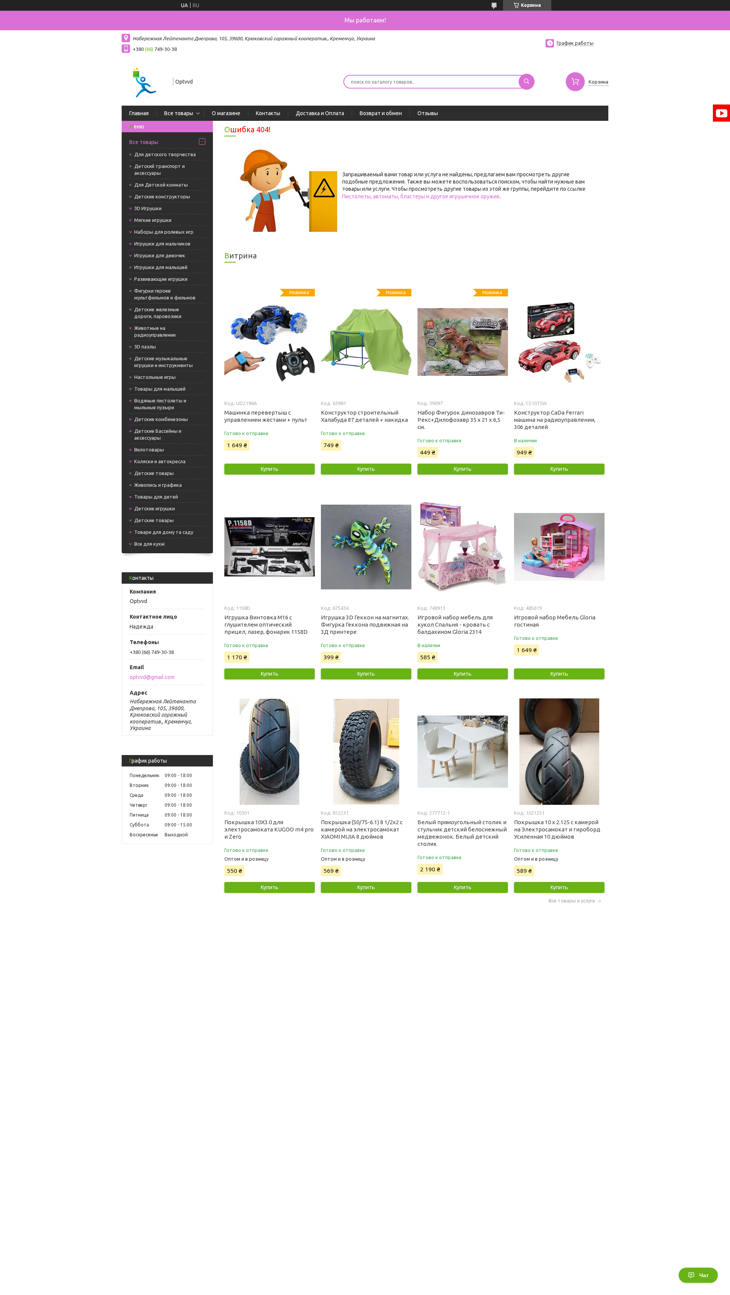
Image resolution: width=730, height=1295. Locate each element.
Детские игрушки (154, 508)
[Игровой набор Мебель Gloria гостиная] (559, 547)
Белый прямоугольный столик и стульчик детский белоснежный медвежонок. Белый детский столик (462, 833)
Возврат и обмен (381, 113)
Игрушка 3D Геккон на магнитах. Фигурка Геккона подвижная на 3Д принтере (365, 624)
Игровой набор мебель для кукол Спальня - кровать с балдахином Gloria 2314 (455, 624)
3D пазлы (145, 346)
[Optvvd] (144, 81)
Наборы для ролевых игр (164, 231)
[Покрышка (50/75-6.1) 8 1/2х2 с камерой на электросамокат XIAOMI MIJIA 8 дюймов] (366, 751)
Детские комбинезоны (161, 419)
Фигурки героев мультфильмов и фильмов (164, 294)
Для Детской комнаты (161, 184)
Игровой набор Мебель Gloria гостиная (554, 621)
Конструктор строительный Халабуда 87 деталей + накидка (364, 416)
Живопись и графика (158, 485)
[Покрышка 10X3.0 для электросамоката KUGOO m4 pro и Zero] (269, 751)
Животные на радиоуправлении (155, 331)
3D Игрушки (148, 208)
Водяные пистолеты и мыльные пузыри (160, 404)
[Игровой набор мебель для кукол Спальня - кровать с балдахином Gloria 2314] (462, 547)
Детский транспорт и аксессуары (159, 169)
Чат (704, 1275)
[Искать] (527, 82)
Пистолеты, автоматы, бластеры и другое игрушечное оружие (421, 196)
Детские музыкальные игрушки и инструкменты (163, 362)
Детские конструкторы (162, 196)
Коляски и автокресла (160, 461)
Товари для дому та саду (163, 532)
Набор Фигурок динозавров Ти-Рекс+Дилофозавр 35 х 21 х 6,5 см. (461, 419)
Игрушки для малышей (160, 267)
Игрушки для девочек (159, 255)
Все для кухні (149, 543)
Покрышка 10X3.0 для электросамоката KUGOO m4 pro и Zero (269, 829)
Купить (269, 469)
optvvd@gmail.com (152, 677)
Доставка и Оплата (320, 113)
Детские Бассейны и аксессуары (157, 434)
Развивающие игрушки (160, 279)
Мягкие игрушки (152, 220)
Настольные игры (155, 377)
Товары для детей (156, 496)
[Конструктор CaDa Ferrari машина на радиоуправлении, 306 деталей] (559, 342)
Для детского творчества (165, 154)
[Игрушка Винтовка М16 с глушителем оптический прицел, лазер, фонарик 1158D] (269, 547)
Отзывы (427, 113)
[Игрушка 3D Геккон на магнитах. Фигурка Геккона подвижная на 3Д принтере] (366, 547)
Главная (139, 113)
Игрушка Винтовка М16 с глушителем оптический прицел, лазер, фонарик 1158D (266, 624)
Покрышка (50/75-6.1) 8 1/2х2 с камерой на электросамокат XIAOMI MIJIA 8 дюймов (362, 829)
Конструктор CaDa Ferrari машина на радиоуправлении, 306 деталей (554, 419)
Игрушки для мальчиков (162, 243)
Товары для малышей (160, 388)
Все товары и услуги (572, 900)
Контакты (268, 113)
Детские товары (154, 473)
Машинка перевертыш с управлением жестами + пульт (265, 416)
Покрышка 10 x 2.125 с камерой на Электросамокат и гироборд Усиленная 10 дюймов (557, 829)
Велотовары (149, 449)
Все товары (178, 113)
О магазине (226, 113)
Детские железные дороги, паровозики (157, 313)
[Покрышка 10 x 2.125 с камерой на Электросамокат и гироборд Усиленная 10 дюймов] (559, 751)
